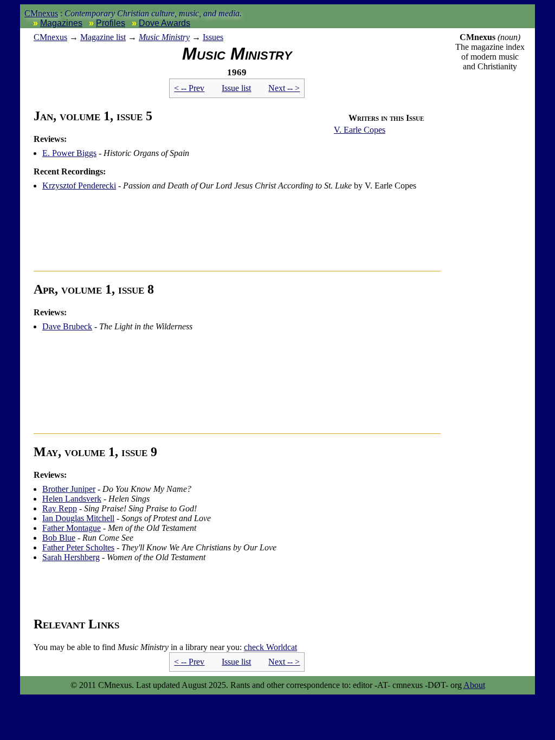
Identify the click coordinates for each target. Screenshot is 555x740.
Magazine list (103, 37)
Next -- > (284, 88)
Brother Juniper (68, 489)
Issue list (236, 88)
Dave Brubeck (67, 326)
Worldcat (270, 647)
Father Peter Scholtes (78, 547)
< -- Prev (189, 88)
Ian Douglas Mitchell (78, 518)
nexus (50, 37)
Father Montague (71, 528)
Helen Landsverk (71, 498)
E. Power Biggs (69, 153)
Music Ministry (164, 37)
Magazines (61, 23)
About (474, 685)
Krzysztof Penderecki (79, 185)
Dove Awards (164, 23)
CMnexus (41, 13)
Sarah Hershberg (71, 557)
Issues (213, 37)
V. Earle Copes (359, 129)
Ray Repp (59, 508)
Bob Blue (58, 537)
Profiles (110, 23)
